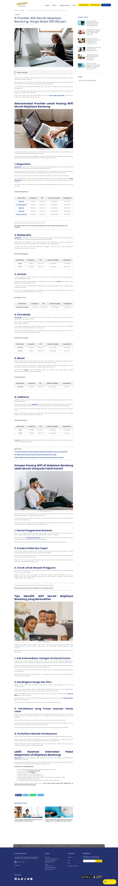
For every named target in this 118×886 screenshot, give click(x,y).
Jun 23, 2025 (30, 24)
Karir (69, 863)
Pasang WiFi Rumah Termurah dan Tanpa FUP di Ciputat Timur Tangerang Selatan (93, 41)
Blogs (22, 10)
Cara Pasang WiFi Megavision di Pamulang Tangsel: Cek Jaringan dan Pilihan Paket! (58, 820)
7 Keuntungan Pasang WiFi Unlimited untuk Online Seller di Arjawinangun (28, 820)
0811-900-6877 (21, 862)
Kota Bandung (27, 846)
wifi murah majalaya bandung (87, 80)
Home (16, 10)
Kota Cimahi (46, 846)
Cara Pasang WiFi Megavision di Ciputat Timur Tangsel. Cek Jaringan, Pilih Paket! (92, 23)
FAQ (69, 860)
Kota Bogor (37, 846)
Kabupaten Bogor (76, 846)
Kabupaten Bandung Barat (60, 846)
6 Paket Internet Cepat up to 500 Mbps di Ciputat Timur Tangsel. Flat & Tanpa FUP (93, 32)
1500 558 (16, 865)
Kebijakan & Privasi (73, 866)
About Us (70, 857)
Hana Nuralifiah (20, 24)
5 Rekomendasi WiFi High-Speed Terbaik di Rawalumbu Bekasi (93, 49)
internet (17, 14)
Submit (99, 861)
